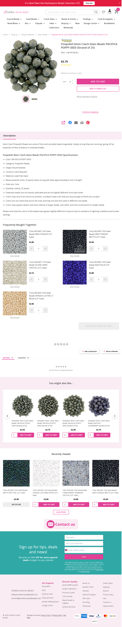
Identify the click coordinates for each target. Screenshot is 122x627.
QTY (63, 81)
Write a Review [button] (110, 351)
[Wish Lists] (101, 12)
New (77, 23)
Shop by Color (46, 593)
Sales (51, 23)
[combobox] (68, 12)
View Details (15, 256)
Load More (60, 511)
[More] (19, 19)
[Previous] (7, 415)
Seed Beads (30, 19)
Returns (104, 590)
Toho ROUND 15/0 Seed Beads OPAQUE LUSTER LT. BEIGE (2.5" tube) (41, 296)
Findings (86, 19)
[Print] (81, 122)
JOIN (83, 556)
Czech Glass (48, 19)
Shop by (64, 23)
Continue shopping (89, 112)
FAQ (103, 597)
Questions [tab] (22, 358)
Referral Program (88, 593)
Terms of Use (45, 614)
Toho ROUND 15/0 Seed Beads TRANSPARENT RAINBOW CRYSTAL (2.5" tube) (74, 491)
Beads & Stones (68, 19)
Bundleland (108, 23)
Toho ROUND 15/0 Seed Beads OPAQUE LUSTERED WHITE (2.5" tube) (45, 491)
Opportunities (106, 605)
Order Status (106, 582)
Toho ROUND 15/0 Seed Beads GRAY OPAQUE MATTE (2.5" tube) (99, 234)
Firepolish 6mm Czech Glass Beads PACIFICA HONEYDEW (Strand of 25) (97, 422)
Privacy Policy (98, 568)
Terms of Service (83, 570)
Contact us (105, 601)
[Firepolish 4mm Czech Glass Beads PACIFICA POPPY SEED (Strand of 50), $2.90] (48, 406)
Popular (38, 23)
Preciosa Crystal (67, 592)
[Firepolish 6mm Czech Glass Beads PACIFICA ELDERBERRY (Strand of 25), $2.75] (73, 406)
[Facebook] (69, 122)
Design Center (89, 23)
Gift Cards (85, 597)
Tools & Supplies (104, 19)
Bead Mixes (12, 23)
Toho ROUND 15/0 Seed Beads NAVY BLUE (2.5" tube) (99, 265)
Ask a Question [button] (89, 351)
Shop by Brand (47, 597)
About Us (85, 582)
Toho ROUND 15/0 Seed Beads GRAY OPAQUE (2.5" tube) (40, 234)
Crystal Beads (12, 19)
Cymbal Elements (68, 606)
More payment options (86, 96)
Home (5, 34)
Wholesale (67, 27)
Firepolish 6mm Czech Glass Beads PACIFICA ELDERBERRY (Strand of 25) (72, 422)
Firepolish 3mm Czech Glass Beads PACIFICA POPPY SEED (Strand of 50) (22, 422)
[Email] (75, 122)
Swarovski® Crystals (69, 584)
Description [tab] (9, 135)
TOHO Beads (66, 595)
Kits (26, 23)
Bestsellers (45, 585)
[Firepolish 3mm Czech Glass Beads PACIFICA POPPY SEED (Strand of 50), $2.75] (23, 406)
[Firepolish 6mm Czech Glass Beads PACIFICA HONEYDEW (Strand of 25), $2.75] (98, 406)
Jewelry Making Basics (49, 601)
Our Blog (84, 601)
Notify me (97, 434)
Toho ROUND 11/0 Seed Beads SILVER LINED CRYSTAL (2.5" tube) (40, 265)
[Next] (113, 415)
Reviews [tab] (6, 358)
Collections (53, 27)
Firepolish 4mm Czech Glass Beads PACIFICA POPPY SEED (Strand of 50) (47, 422)
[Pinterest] (87, 122)
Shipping (104, 586)
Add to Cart (96, 81)
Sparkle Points (86, 586)
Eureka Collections (68, 588)
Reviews (84, 590)
